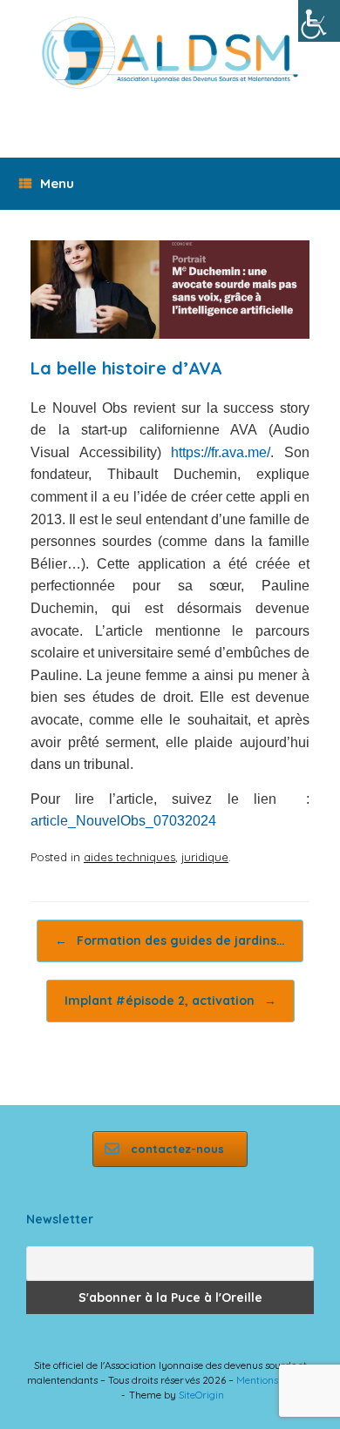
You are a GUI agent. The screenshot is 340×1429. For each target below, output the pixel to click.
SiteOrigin (201, 1394)
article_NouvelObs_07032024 (123, 820)
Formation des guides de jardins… (170, 940)
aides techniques (129, 857)
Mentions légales (274, 1379)
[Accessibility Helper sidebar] (319, 21)
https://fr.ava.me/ (220, 452)
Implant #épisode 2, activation (170, 1000)
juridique (204, 857)
